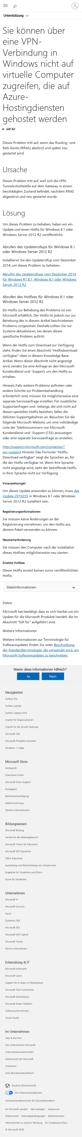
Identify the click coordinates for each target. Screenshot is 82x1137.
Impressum (53, 1109)
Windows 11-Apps (14, 747)
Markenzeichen (56, 1116)
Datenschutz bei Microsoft (19, 1059)
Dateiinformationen (21, 587)
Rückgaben (11, 789)
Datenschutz (12, 1116)
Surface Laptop (13, 705)
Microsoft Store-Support (18, 782)
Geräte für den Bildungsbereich (21, 837)
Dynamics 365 (12, 920)
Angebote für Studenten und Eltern (23, 872)
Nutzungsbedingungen (33, 1116)
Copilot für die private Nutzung (21, 726)
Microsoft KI (11, 899)
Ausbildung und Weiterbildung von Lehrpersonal (30, 865)
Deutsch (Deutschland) (24, 1085)
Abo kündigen (38, 1109)
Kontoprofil (11, 768)
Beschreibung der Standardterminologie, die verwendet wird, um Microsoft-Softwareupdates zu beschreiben (41, 649)
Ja (28, 676)
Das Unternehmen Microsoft (20, 1045)
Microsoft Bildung (14, 830)
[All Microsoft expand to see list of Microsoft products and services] (5, 6)
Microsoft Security (14, 906)
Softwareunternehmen (17, 1010)
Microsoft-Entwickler (16, 968)
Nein (52, 676)
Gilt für (10, 129)
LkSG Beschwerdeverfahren (19, 1073)
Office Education (14, 858)
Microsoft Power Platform (18, 1003)
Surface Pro (11, 698)
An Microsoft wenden (16, 1109)
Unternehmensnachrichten (19, 1052)
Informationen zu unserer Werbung (23, 1122)
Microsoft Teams (14, 941)
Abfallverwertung (14, 803)
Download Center (14, 775)
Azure (8, 913)
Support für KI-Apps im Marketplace (24, 982)
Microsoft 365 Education (18, 851)
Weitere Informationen (17, 810)
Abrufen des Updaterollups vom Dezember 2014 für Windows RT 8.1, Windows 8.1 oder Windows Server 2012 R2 (40, 279)
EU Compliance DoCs (56, 1122)
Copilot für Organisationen (19, 719)
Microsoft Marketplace (17, 996)
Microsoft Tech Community (19, 989)
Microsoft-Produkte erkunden (20, 740)
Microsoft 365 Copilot (16, 934)
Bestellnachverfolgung (17, 796)
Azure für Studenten (15, 879)
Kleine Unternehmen (16, 948)
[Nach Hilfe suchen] (15, 5)
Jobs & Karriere (13, 1038)
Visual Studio (12, 1017)
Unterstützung (13, 15)
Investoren (10, 1066)
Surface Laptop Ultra (16, 712)
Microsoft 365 (12, 733)
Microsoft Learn (13, 975)
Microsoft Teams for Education (21, 844)
